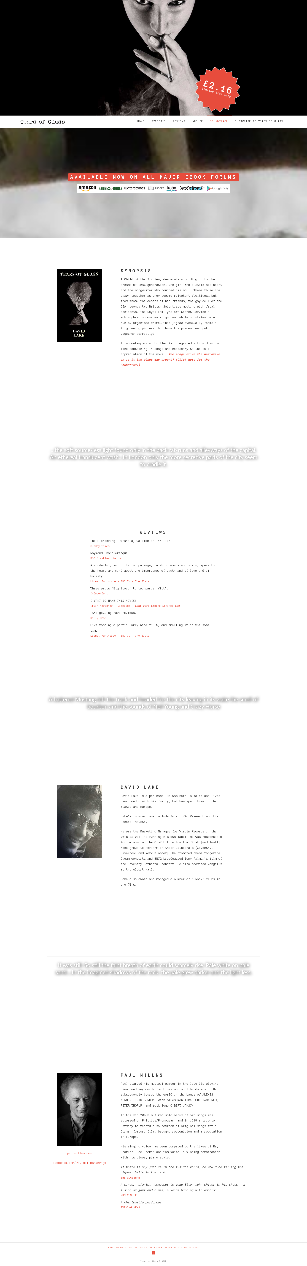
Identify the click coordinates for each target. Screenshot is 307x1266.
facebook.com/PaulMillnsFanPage (79, 1162)
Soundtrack (156, 1248)
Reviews (133, 1248)
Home (110, 1248)
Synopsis (121, 1248)
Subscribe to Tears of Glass (182, 1248)
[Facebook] (153, 1253)
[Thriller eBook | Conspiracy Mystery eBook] (42, 120)
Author (143, 1248)
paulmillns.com (79, 1153)
